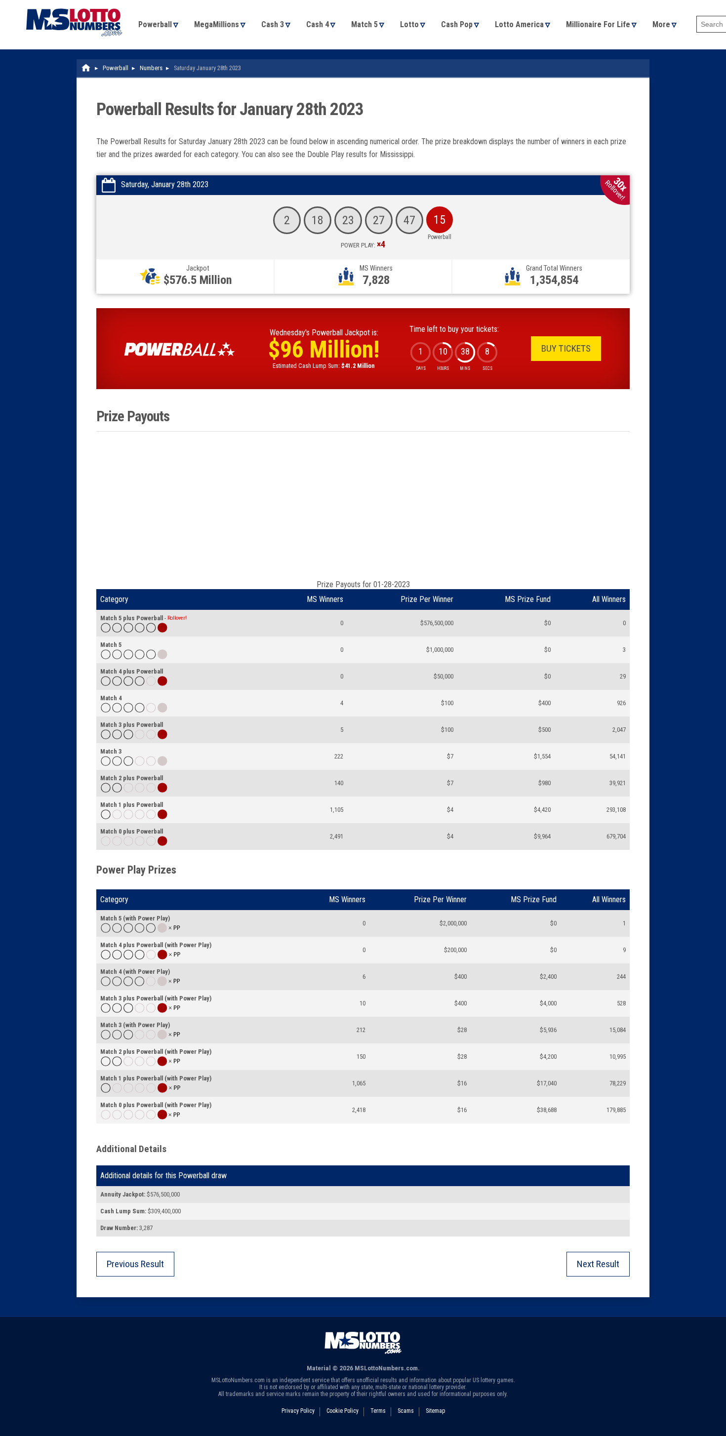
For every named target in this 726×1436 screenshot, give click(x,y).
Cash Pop (457, 24)
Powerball (155, 24)
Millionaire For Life (598, 24)
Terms (378, 1410)
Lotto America (519, 24)
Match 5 (364, 24)
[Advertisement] (363, 506)
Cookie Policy (342, 1410)
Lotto (409, 24)
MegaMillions (216, 24)
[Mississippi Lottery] (86, 68)
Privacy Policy (298, 1410)
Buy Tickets (566, 348)
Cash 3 (272, 24)
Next (598, 1264)
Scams (406, 1410)
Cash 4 (317, 24)
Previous (135, 1264)
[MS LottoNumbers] (74, 4)
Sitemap (435, 1410)
